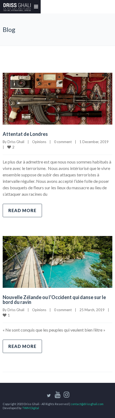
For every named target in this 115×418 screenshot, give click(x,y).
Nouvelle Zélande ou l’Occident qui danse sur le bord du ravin (54, 299)
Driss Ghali (15, 142)
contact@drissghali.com (87, 404)
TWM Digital (30, 408)
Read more (22, 210)
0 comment (63, 142)
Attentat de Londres (25, 134)
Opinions (39, 142)
